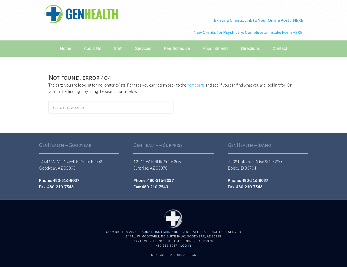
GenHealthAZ (81, 14)
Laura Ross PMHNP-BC (159, 232)
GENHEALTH (191, 232)
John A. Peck (185, 255)
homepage (196, 85)
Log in (185, 245)
